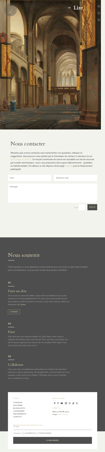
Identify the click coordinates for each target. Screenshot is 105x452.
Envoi (92, 207)
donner (14, 312)
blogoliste (19, 408)
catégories (19, 411)
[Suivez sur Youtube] (62, 403)
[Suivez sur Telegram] (54, 403)
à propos (17, 402)
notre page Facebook (20, 159)
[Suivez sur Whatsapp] (70, 403)
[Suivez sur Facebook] (58, 403)
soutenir (17, 405)
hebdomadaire (45, 433)
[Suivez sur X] (77, 403)
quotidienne (30, 433)
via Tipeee (21, 304)
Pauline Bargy (63, 414)
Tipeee (69, 166)
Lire (77, 7)
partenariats (20, 414)
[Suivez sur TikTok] (73, 403)
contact (17, 417)
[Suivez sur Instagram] (66, 403)
